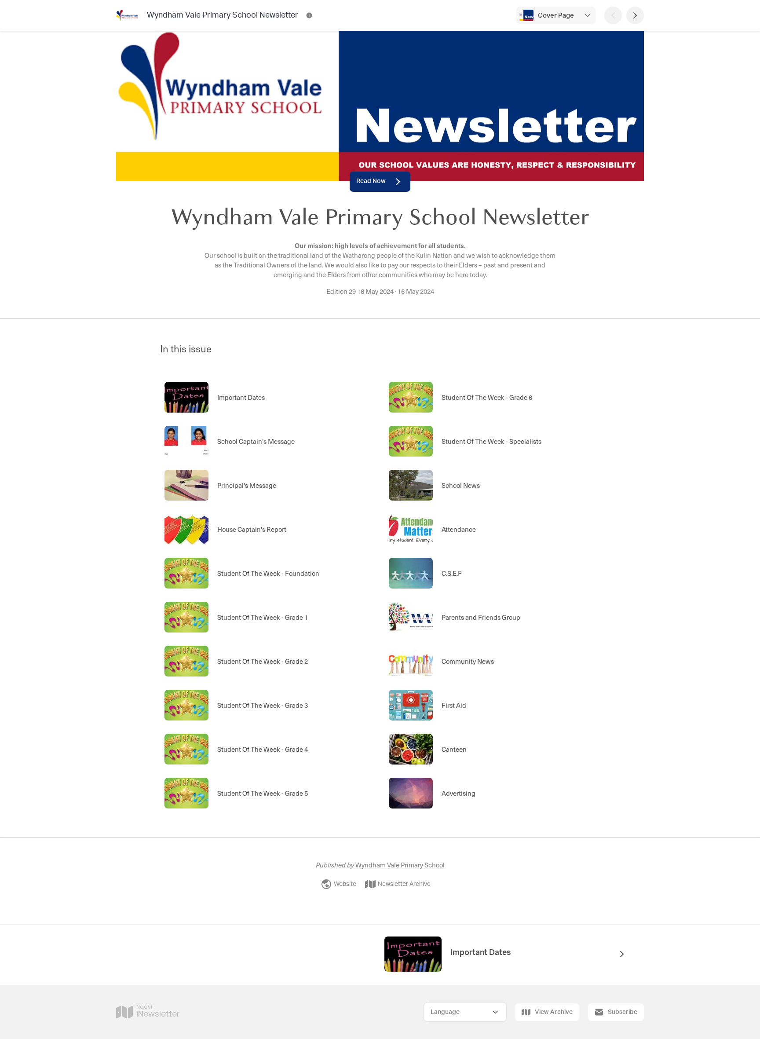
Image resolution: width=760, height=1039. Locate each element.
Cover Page (556, 15)
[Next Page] (635, 15)
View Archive (554, 1012)
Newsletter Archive (404, 884)
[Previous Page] (613, 15)
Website (345, 884)
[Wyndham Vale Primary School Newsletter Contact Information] (309, 15)
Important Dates (480, 953)
